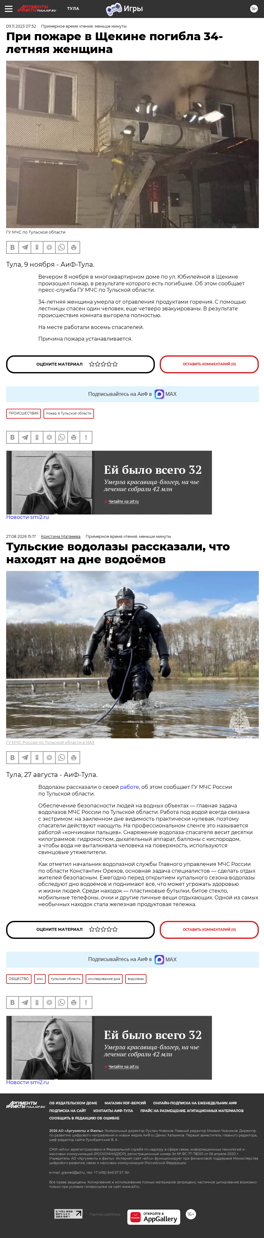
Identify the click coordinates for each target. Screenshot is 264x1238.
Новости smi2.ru (27, 517)
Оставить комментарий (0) (209, 364)
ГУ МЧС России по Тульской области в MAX (50, 742)
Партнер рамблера (105, 1214)
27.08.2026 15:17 (21, 536)
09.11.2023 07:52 (21, 26)
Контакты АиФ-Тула (113, 1111)
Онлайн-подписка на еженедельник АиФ (195, 1103)
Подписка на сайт (67, 1111)
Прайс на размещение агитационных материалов (192, 1111)
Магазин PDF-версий (125, 1103)
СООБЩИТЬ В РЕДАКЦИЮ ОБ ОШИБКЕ (84, 1118)
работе (129, 787)
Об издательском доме (73, 1103)
